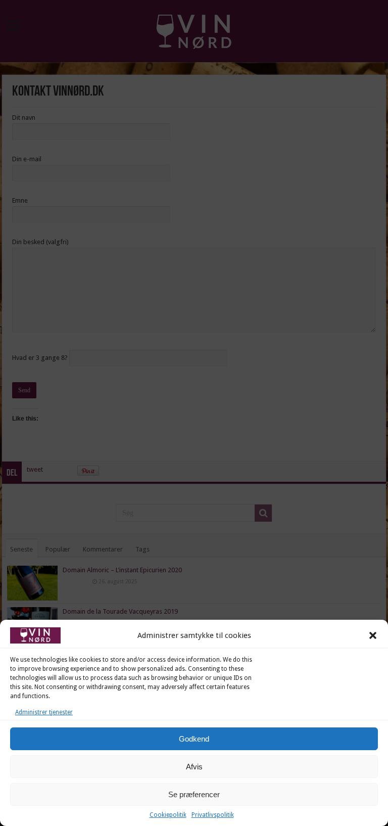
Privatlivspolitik (212, 814)
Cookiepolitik (168, 814)
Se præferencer (194, 794)
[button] (373, 635)
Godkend (194, 739)
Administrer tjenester (44, 712)
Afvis (194, 766)
